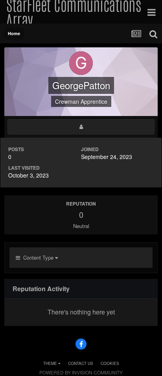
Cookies (110, 363)
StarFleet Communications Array (73, 12)
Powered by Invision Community (81, 372)
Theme (50, 363)
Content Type (37, 257)
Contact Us (80, 363)
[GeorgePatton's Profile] (81, 127)
